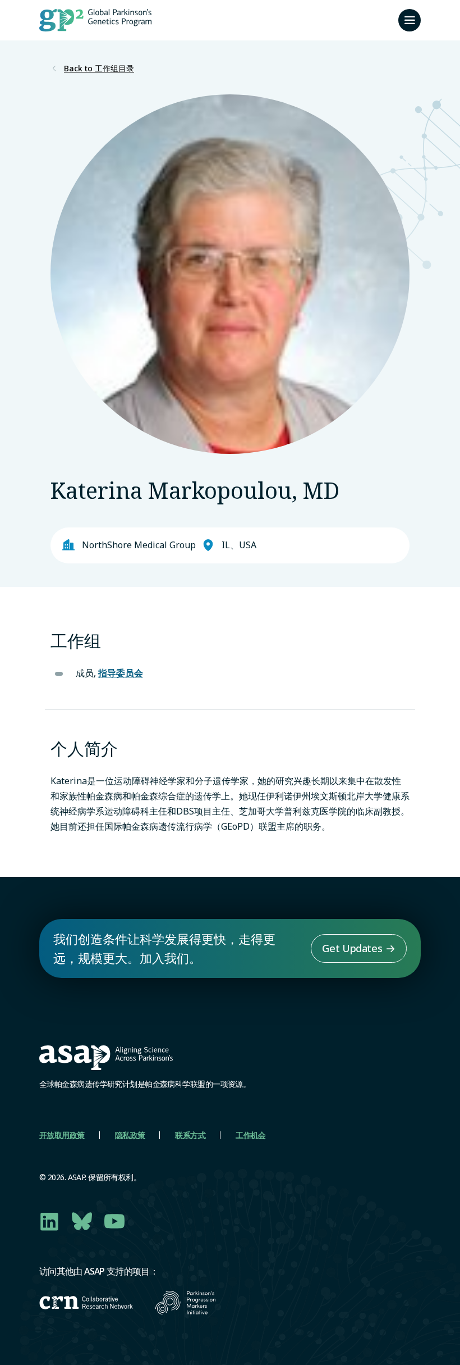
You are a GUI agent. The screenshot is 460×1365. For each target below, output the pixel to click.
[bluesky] (82, 1221)
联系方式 (190, 1135)
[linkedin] (49, 1221)
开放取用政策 (62, 1135)
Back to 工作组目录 (99, 68)
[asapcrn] (86, 1302)
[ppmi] (185, 1302)
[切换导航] (409, 20)
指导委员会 (120, 673)
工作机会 (251, 1135)
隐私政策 (130, 1135)
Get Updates (352, 948)
